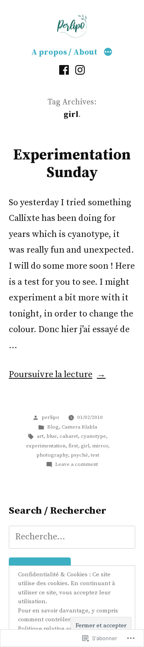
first (73, 446)
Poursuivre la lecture (50, 374)
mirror (100, 446)
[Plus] (108, 52)
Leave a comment (76, 464)
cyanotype (93, 436)
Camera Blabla (79, 427)
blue (51, 436)
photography (52, 455)
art (40, 436)
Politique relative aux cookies (58, 629)
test (95, 455)
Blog (53, 427)
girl (85, 446)
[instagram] (80, 70)
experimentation (46, 446)
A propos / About (64, 52)
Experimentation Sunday (72, 164)
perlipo (50, 417)
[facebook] (64, 70)
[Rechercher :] (72, 536)
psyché (79, 455)
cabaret (69, 436)
